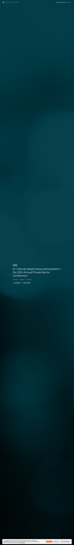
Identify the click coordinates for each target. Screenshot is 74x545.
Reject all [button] (56, 541)
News (15, 265)
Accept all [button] (49, 541)
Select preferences (65, 541)
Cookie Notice (22, 542)
